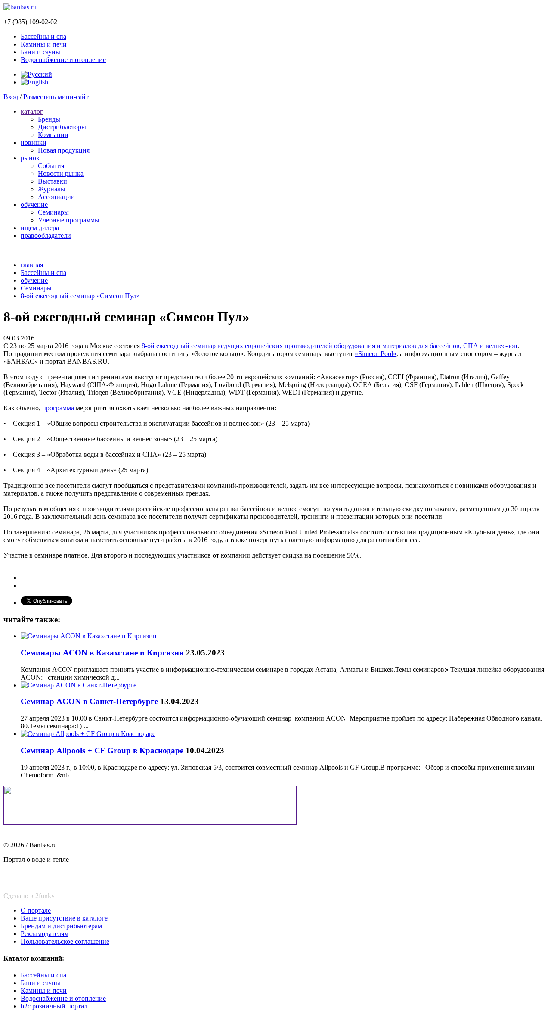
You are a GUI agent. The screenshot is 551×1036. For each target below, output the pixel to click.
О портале (36, 910)
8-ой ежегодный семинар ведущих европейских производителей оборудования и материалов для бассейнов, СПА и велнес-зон (329, 345)
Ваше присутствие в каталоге (64, 918)
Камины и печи (44, 44)
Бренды (49, 119)
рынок (30, 158)
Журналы (51, 189)
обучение (34, 204)
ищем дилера (40, 227)
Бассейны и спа (43, 36)
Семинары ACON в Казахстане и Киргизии (103, 652)
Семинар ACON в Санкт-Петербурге (90, 701)
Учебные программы (68, 220)
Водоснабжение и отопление (63, 59)
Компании (53, 134)
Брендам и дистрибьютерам (61, 926)
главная (32, 264)
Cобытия (51, 165)
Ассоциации (56, 196)
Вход (10, 96)
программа (58, 408)
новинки (33, 142)
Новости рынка (61, 173)
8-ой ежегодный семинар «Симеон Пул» (80, 296)
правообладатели (46, 235)
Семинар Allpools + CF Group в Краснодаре (103, 750)
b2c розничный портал (54, 1006)
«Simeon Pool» (375, 353)
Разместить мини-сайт (56, 96)
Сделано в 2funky (29, 895)
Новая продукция (64, 150)
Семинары (53, 212)
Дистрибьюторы (62, 127)
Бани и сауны (40, 52)
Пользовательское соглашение (65, 941)
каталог (32, 111)
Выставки (52, 181)
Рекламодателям (44, 933)
